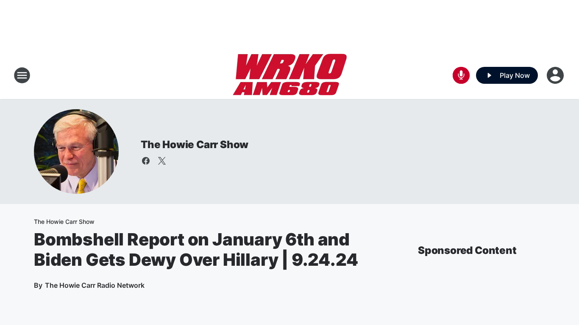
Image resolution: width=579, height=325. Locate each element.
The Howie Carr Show (194, 144)
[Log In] (556, 75)
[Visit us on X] (162, 161)
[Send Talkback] (461, 75)
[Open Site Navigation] (22, 75)
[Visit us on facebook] (146, 161)
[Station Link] (289, 75)
